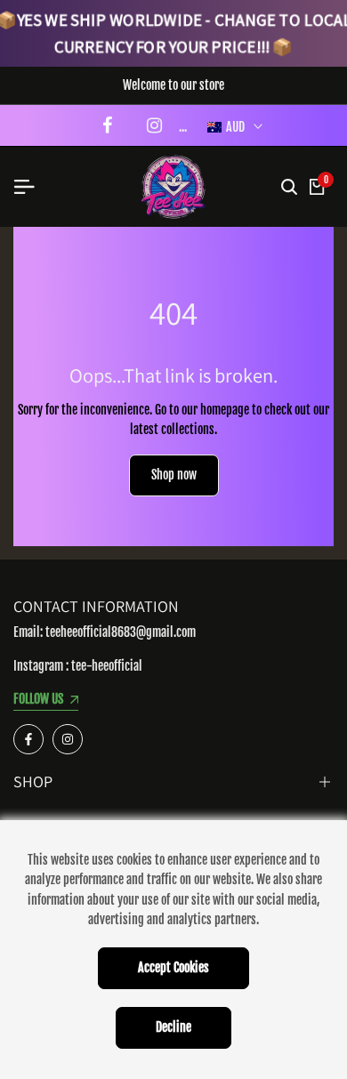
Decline (173, 1027)
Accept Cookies (173, 967)
